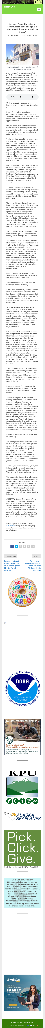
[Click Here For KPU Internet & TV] (22, 786)
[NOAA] (22, 688)
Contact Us (22, 1025)
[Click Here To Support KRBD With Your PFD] (22, 848)
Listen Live (9, 6)
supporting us (10, 526)
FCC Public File (12, 1025)
